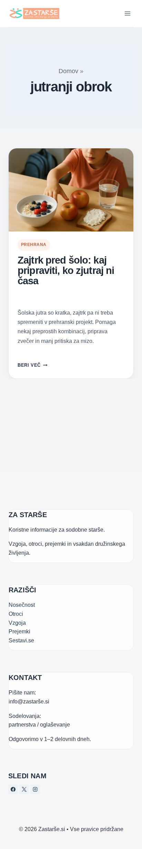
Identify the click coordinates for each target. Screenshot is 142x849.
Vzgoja (17, 623)
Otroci (16, 614)
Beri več (32, 365)
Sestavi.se (21, 640)
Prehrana (34, 244)
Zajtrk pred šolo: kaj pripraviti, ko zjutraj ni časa (66, 270)
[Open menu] (127, 13)
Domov (68, 71)
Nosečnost (22, 605)
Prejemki (19, 631)
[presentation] (71, 189)
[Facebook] (13, 789)
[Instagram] (35, 789)
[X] (24, 789)
